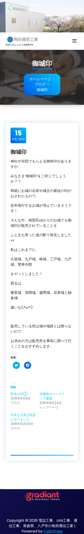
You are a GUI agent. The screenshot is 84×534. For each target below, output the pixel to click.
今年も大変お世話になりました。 (23, 417)
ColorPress (53, 531)
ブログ (40, 84)
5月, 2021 (18, 135)
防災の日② (19, 394)
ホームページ (40, 79)
